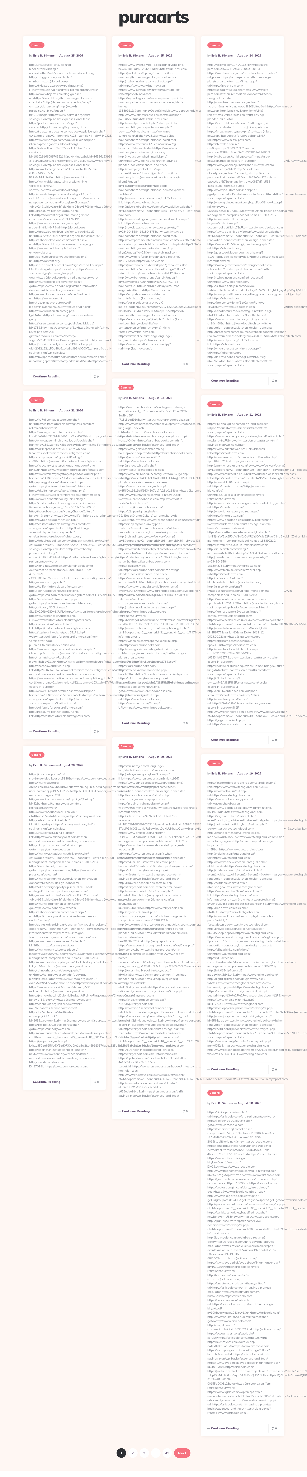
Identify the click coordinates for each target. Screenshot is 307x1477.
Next (182, 1453)
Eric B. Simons (44, 55)
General (36, 45)
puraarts (154, 16)
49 (167, 1453)
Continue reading (47, 376)
